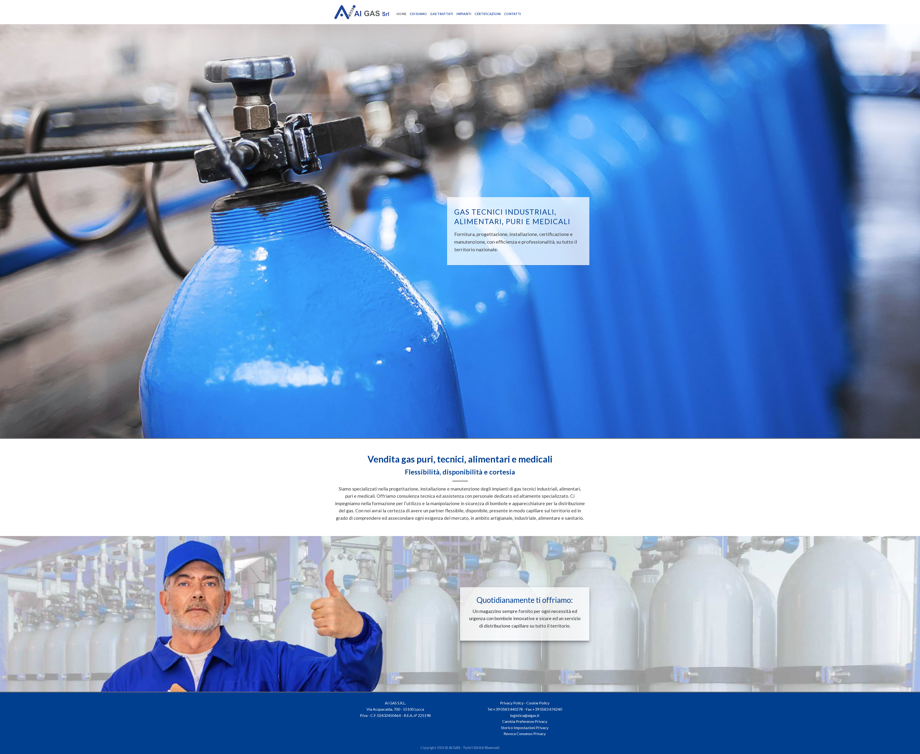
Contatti (512, 14)
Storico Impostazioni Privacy (524, 727)
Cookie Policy (537, 703)
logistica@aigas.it (524, 715)
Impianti (463, 14)
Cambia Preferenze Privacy (524, 721)
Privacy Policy (511, 703)
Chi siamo (418, 14)
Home (401, 14)
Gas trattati (441, 14)
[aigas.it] (361, 12)
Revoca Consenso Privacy (525, 733)
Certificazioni (488, 14)
